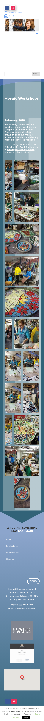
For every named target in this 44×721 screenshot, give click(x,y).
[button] (22, 677)
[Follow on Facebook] (7, 7)
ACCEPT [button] (26, 717)
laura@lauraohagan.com (18, 16)
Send (33, 581)
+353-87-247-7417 (15, 12)
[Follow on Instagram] (12, 7)
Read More (15, 711)
